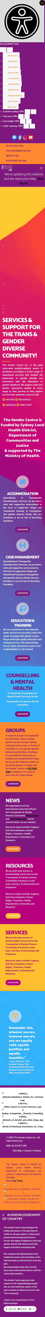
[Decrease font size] (21, 116)
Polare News (32, 815)
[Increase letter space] (32, 126)
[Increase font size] (27, 116)
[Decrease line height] (22, 121)
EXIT (42, 3)
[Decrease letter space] (26, 126)
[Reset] (3, 49)
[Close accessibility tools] (10, 49)
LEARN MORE (22, 530)
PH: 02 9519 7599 (14, 146)
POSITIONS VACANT (16, 160)
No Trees (17, 1181)
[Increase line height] (28, 121)
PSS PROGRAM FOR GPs (18, 151)
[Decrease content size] (27, 111)
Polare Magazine (18, 819)
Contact (27, 1150)
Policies (37, 1150)
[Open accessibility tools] (22, 21)
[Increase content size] (33, 111)
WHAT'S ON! (12, 155)
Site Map (17, 1150)
